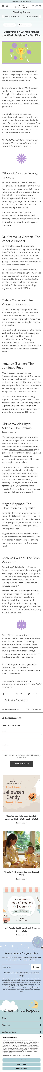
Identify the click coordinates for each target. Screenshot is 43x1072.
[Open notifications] (36, 6)
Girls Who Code (19, 567)
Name (4, 731)
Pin (22, 694)
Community (9, 25)
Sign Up (36, 967)
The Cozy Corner (21, 12)
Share (9, 694)
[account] (33, 6)
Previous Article (12, 17)
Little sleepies (24, 25)
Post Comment (21, 764)
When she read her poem (13, 373)
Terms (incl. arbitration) (27, 989)
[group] (21, 800)
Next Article (32, 17)
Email (4, 738)
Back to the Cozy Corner (16, 700)
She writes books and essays (22, 449)
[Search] (7, 6)
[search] (7, 6)
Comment (6, 745)
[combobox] (7, 6)
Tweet (34, 694)
